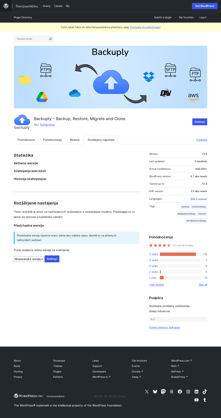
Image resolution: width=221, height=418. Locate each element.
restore (202, 213)
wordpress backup (196, 220)
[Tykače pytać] (50, 38)
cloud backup (199, 206)
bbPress (177, 371)
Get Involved (139, 360)
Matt (175, 365)
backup (185, 206)
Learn (96, 360)
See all (203, 284)
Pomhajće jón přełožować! (145, 27)
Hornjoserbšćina (55, 396)
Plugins (57, 371)
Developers (99, 371)
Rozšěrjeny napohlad (101, 140)
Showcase (59, 360)
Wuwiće (75, 140)
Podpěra (201, 140)
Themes (58, 365)
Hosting (18, 371)
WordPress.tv (102, 376)
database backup (186, 213)
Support (97, 365)
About (17, 360)
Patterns (58, 376)
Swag (136, 376)
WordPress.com (181, 360)
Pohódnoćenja (52, 140)
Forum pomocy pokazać (164, 327)
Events (136, 365)
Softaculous (47, 124)
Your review (156, 284)
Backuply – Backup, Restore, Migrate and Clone (79, 118)
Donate (137, 371)
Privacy (18, 376)
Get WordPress (204, 5)
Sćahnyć (200, 121)
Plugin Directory (23, 17)
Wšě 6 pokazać (198, 198)
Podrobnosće (26, 140)
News (17, 365)
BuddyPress (179, 376)
